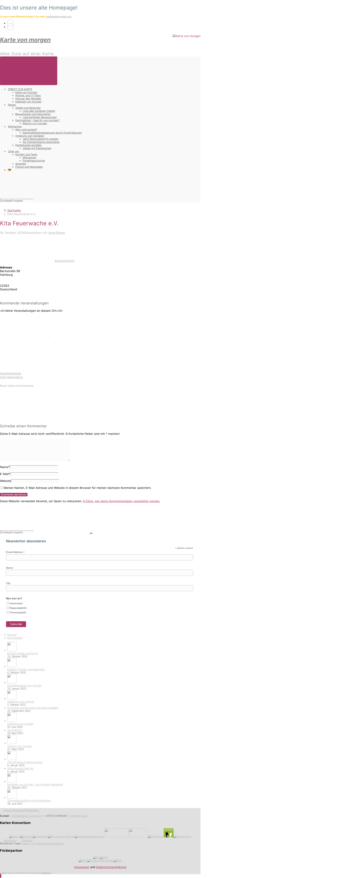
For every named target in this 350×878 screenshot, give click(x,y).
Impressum (81, 867)
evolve (3, 873)
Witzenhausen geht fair (20, 768)
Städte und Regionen (28, 107)
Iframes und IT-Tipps (28, 95)
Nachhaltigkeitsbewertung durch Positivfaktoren (52, 132)
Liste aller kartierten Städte (39, 110)
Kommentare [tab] (14, 638)
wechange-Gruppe (14, 810)
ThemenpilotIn (18, 612)
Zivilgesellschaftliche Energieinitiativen (29, 800)
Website (5, 481)
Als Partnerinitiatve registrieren (41, 142)
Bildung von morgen (35, 123)
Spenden (20, 163)
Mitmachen (15, 126)
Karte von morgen (25, 39)
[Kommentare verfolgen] (27, 419)
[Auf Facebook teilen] (83, 341)
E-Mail (5, 474)
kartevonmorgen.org (58, 16)
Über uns (13, 151)
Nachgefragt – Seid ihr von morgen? (37, 120)
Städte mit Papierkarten (37, 148)
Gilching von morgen (19, 746)
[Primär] (28, 70)
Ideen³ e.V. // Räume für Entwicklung (43, 843)
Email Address (15, 552)
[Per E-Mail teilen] (28, 370)
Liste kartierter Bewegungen (40, 117)
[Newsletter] (10, 26)
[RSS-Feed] (10, 23)
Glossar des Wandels (28, 98)
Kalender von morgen (28, 101)
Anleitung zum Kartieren (29, 135)
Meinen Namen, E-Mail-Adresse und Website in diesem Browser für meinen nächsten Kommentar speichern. (77, 488)
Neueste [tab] (12, 634)
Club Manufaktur (11, 377)
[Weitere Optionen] (83, 370)
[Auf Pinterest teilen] (138, 341)
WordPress (46, 873)
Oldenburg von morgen (20, 701)
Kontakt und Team (26, 154)
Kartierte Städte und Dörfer (22, 653)
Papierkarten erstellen (28, 145)
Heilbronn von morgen (20, 724)
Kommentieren (64, 261)
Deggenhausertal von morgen (24, 685)
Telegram (26, 840)
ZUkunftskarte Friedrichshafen (24, 762)
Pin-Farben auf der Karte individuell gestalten (32, 707)
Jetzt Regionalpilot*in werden (40, 138)
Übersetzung (14, 730)
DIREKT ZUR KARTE (20, 89)
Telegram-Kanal (78, 816)
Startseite (14, 210)
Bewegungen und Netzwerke (32, 114)
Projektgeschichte (34, 160)
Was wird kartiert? (26, 129)
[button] (0, 876)
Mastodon (33, 810)
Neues (12, 104)
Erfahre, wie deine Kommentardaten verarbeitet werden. (121, 501)
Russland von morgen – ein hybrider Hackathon (35, 784)
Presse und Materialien (29, 166)
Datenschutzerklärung (111, 867)
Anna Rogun (56, 232)
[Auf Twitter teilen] (28, 341)
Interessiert (16, 603)
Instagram (9, 840)
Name (4, 467)
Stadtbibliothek (10, 373)
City (8, 583)
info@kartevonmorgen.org (26, 816)
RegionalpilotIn (18, 607)
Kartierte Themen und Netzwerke (26, 669)
